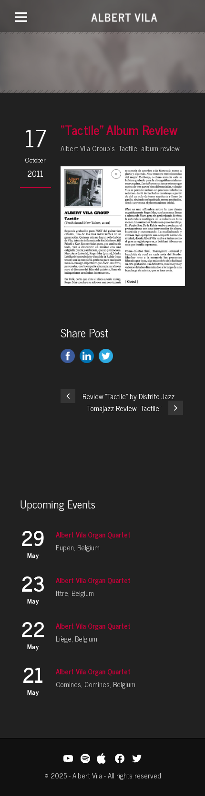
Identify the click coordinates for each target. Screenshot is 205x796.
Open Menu (21, 17)
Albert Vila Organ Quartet (93, 534)
